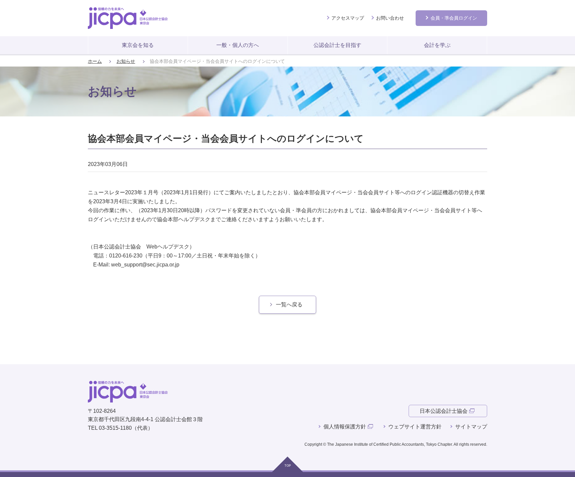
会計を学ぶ (437, 45)
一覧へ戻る (289, 304)
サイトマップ (471, 426)
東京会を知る (138, 45)
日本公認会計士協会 (444, 411)
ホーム (95, 61)
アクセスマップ (347, 18)
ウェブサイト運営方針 (415, 426)
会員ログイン (454, 18)
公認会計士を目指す (337, 45)
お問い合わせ (390, 18)
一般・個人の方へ (237, 45)
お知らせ (125, 61)
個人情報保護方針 (344, 426)
